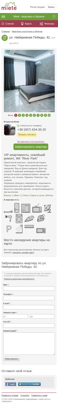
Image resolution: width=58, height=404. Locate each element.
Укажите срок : (10, 313)
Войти (51, 7)
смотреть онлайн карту (23, 252)
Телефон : (8, 294)
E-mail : (7, 303)
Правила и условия (10, 395)
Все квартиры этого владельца (30, 142)
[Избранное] (55, 16)
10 (49, 115)
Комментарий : (10, 331)
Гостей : (7, 322)
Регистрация (37, 7)
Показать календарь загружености (19, 279)
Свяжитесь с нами (39, 395)
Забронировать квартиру (31, 146)
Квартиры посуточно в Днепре (27, 31)
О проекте (24, 395)
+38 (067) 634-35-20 (31, 129)
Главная (6, 31)
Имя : (6, 285)
